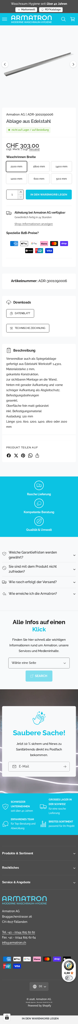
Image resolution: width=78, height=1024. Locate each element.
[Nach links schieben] (5, 64)
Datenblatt (22, 313)
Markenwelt (28, 9)
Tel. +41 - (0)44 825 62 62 (18, 932)
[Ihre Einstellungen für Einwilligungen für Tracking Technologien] (6, 1017)
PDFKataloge (53, 9)
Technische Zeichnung (30, 328)
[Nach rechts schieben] (73, 64)
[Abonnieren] (64, 766)
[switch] (69, 978)
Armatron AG (43, 999)
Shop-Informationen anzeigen (34, 223)
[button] (4, 19)
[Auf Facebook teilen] (8, 455)
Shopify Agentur (31, 1002)
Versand (34, 149)
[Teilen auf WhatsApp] (30, 455)
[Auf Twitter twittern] (16, 455)
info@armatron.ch (14, 942)
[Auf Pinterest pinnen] (23, 455)
